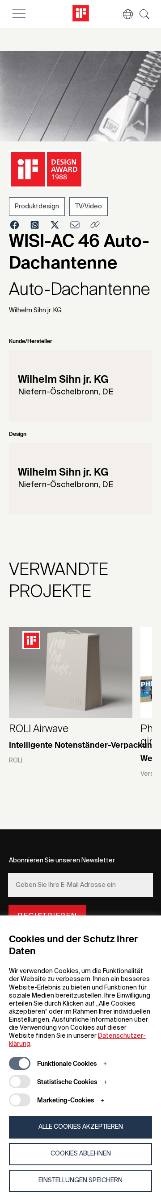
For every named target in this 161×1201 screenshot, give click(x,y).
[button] (123, 14)
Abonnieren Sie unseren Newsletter (62, 860)
